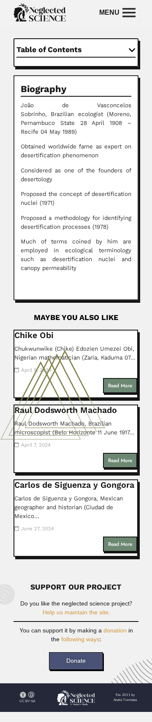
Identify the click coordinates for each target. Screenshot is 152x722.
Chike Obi (34, 335)
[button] (132, 50)
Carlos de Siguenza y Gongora (74, 485)
